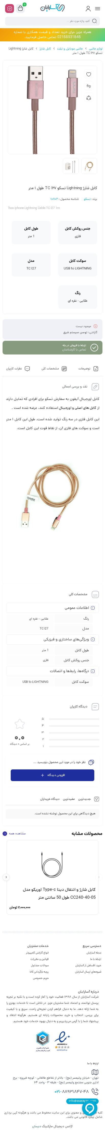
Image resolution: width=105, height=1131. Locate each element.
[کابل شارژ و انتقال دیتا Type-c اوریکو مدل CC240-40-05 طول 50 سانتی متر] (52, 863)
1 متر (45, 650)
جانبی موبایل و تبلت (70, 48)
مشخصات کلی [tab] (51, 369)
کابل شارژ (45, 48)
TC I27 (44, 628)
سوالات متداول (40, 965)
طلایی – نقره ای (38, 619)
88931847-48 (72, 1092)
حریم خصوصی (41, 978)
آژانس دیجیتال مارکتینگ (52, 1126)
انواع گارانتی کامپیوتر (37, 953)
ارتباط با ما (95, 959)
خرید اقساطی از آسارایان (88, 965)
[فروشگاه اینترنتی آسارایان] (52, 8)
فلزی (45, 660)
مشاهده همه (15, 833)
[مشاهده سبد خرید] (20, 8)
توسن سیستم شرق (75, 332)
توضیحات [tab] (84, 369)
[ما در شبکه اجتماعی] (9, 8)
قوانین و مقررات (39, 959)
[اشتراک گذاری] (88, 97)
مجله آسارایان (94, 953)
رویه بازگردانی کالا (39, 972)
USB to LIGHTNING (35, 682)
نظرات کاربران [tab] (14, 369)
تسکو (87, 199)
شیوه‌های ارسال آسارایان (88, 972)
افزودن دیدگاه (56, 775)
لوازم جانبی (95, 48)
